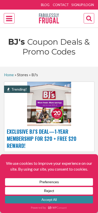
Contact (61, 5)
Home (9, 74)
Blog (45, 5)
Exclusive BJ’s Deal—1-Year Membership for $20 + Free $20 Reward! (41, 138)
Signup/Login (82, 5)
